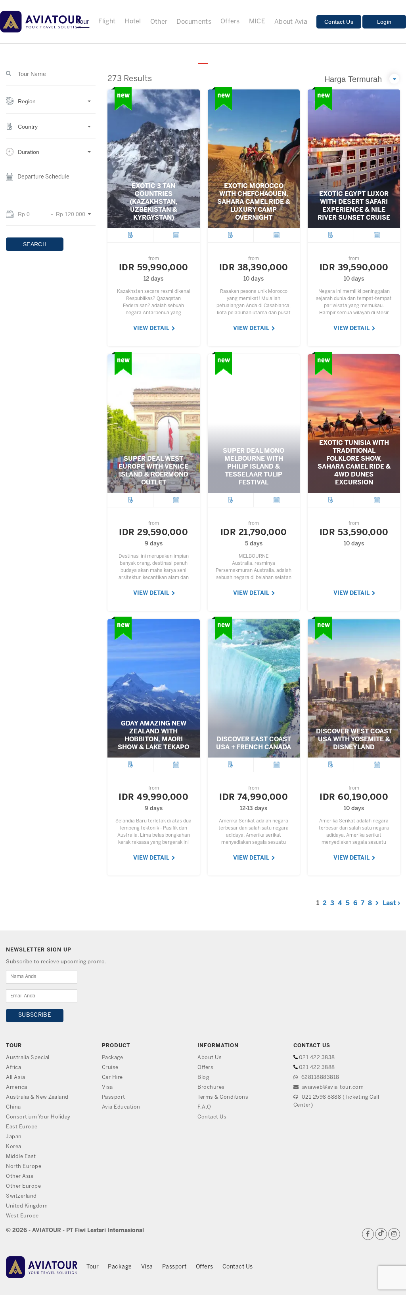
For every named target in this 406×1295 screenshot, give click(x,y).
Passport (113, 1097)
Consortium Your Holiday (38, 1117)
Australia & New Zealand (37, 1097)
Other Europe (23, 1186)
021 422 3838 (317, 1057)
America (16, 1087)
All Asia (15, 1077)
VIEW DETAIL (151, 328)
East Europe (22, 1127)
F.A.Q (204, 1107)
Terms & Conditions (222, 1097)
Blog (203, 1077)
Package (112, 1057)
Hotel (132, 22)
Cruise (110, 1067)
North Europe (23, 1166)
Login (384, 22)
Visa (107, 1087)
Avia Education (121, 1107)
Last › (391, 903)
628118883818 (319, 1077)
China (13, 1107)
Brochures (211, 1087)
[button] (51, 105)
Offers (230, 22)
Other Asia (19, 1176)
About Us (209, 1057)
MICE (257, 22)
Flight (106, 22)
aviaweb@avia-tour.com (332, 1087)
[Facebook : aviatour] (368, 1234)
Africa (13, 1067)
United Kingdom (27, 1206)
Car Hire (112, 1077)
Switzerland (21, 1196)
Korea (13, 1146)
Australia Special (28, 1057)
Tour (92, 1267)
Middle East (21, 1156)
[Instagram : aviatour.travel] (394, 1234)
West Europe (22, 1216)
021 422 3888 (317, 1067)
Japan (14, 1136)
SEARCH (34, 244)
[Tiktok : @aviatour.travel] (381, 1234)
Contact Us (338, 22)
